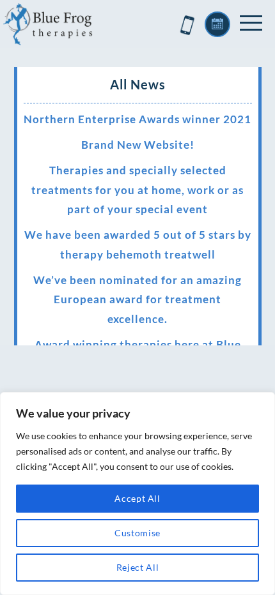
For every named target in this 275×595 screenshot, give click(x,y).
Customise (137, 532)
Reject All (137, 567)
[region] (137, 493)
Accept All (137, 498)
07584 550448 (187, 25)
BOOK (217, 24)
